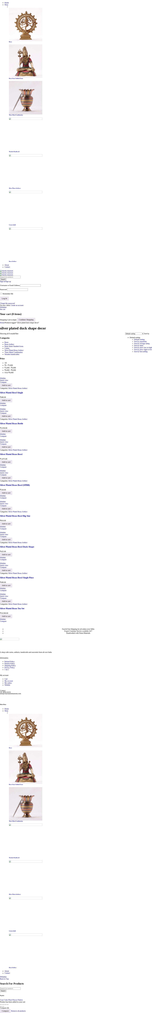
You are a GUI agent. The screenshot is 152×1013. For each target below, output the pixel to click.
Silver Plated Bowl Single (11, 392)
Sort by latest (138, 345)
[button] (6, 385)
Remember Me (7, 294)
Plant (10, 1000)
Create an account (17, 305)
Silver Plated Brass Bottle (11, 423)
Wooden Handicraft (14, 151)
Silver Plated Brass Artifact (13, 350)
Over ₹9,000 (8, 373)
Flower (14, 1000)
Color (6, 1000)
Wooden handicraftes (11, 354)
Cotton (6, 348)
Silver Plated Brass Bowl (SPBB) (15, 485)
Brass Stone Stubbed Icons (16, 78)
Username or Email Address (10, 285)
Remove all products (18, 1011)
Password (3, 289)
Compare (5, 1011)
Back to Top (4, 979)
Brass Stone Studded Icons (13, 346)
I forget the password (7, 303)
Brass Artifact (12, 261)
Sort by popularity (140, 341)
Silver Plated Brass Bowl (11, 454)
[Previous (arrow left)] (1, 1006)
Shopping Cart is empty (8, 320)
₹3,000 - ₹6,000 (10, 368)
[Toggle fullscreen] (3, 1004)
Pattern (20, 1000)
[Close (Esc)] (7, 1004)
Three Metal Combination (16, 115)
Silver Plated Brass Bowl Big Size (15, 516)
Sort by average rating (142, 343)
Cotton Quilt (12, 225)
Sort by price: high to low (143, 349)
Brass (6, 342)
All (5, 363)
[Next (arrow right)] (3, 1006)
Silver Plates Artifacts (15, 188)
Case (1, 1000)
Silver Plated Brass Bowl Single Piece (17, 577)
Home (2, 323)
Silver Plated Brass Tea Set (12, 608)
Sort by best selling (140, 351)
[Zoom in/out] (1, 1004)
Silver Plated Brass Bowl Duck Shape (17, 547)
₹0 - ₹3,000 (8, 365)
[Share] (5, 1004)
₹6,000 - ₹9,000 (10, 370)
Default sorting (139, 339)
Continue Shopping (26, 320)
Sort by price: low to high (143, 347)
